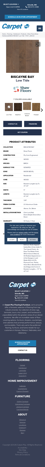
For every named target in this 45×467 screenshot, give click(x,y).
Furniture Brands (22, 409)
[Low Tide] (8, 107)
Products (23, 34)
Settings (33, 239)
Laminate (22, 370)
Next (41, 107)
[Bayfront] (17, 107)
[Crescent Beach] (27, 106)
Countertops (22, 388)
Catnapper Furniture (22, 404)
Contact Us (12, 124)
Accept (12, 239)
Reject (22, 239)
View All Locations (22, 9)
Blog (22, 433)
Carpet (22, 365)
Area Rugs (22, 376)
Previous (3, 107)
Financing (33, 124)
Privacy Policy (22, 452)
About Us (22, 419)
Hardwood (16, 34)
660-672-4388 (33, 7)
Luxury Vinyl (22, 373)
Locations (22, 425)
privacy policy (23, 232)
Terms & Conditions (22, 454)
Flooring (9, 34)
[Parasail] (36, 107)
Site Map (22, 450)
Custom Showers (22, 391)
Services (22, 422)
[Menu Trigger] (40, 28)
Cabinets (22, 386)
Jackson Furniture (22, 407)
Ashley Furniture (22, 401)
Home (4, 34)
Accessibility (22, 448)
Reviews (22, 430)
